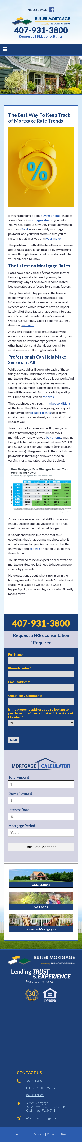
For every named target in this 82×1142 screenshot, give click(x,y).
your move (53, 238)
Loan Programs (36, 1134)
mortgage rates (38, 220)
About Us (20, 1134)
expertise (35, 548)
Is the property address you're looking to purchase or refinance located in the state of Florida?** (40, 713)
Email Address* (19, 682)
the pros (48, 397)
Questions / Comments (25, 695)
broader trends (40, 412)
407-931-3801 (35, 1095)
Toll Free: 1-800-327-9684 (42, 1088)
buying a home (50, 215)
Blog (63, 1134)
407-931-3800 (41, 30)
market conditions (58, 403)
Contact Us (52, 1134)
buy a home (53, 437)
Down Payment (20, 793)
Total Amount (18, 777)
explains (28, 325)
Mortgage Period (21, 825)
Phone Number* (20, 668)
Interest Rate (18, 809)
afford (23, 229)
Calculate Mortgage (41, 847)
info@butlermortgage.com (41, 1118)
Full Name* (16, 654)
